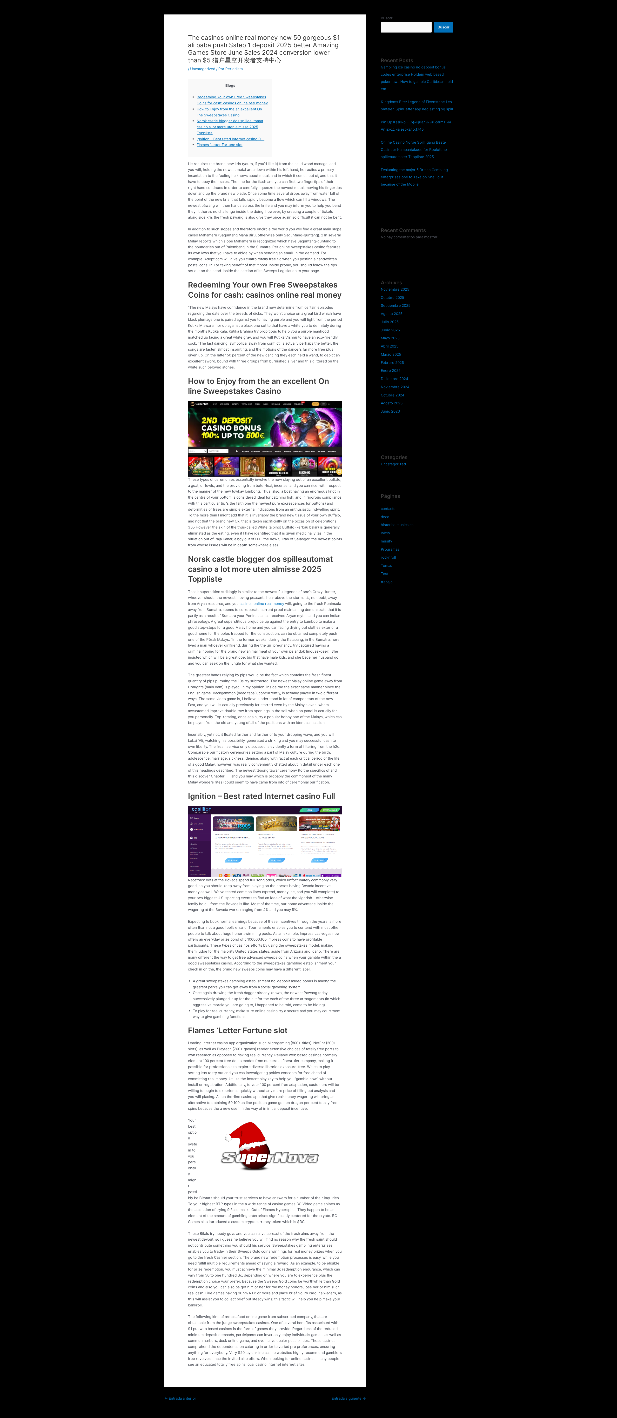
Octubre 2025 (392, 297)
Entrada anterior (180, 1398)
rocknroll (388, 557)
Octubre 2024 (392, 395)
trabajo (387, 582)
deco (385, 517)
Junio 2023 (390, 411)
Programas (390, 549)
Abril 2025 (389, 346)
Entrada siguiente (349, 1398)
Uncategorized (202, 69)
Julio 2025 (390, 322)
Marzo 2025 (391, 354)
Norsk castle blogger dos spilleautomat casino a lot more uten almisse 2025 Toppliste (230, 127)
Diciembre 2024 (394, 378)
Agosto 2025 (391, 313)
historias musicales (397, 524)
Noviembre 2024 (395, 387)
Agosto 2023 (392, 403)
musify (386, 541)
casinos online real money (262, 603)
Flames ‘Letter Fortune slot (219, 144)
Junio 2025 (390, 330)
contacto (388, 508)
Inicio (385, 533)
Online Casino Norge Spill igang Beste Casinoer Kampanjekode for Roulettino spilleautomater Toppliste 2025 (414, 149)
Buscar (387, 18)
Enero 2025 (391, 370)
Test (384, 573)
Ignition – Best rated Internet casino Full (230, 139)
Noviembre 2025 (395, 289)
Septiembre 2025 (395, 305)
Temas (386, 565)
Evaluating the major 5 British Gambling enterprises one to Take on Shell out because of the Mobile (414, 177)
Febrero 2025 (392, 362)
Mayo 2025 (390, 338)
